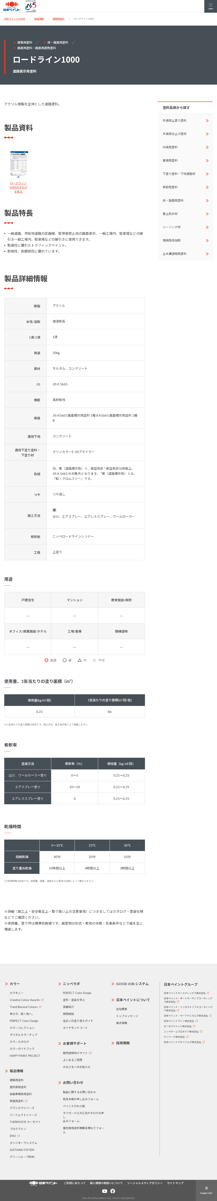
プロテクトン (18, 1129)
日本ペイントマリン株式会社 (179, 1021)
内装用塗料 (170, 147)
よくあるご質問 (72, 1060)
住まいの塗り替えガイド (78, 1021)
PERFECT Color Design (24, 1021)
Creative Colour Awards (25, 1000)
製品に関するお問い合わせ (79, 1092)
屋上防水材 (170, 213)
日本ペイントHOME (14, 18)
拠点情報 (121, 1023)
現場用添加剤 (172, 240)
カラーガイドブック (22, 1048)
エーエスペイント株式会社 (178, 1026)
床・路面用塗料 (57, 42)
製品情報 (39, 18)
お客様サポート (75, 1043)
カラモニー (17, 993)
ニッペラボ (71, 984)
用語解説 (68, 1014)
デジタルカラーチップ (23, 1034)
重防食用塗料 (18, 1087)
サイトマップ (175, 1183)
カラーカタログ (19, 1041)
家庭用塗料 (17, 1101)
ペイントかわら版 (74, 1106)
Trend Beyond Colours (24, 1007)
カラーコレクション (22, 1027)
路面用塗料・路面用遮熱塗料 (36, 48)
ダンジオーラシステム (23, 1143)
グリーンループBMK (22, 1156)
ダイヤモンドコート (75, 1027)
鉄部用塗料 (170, 187)
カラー (15, 984)
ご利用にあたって (75, 1183)
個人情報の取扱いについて (106, 1183)
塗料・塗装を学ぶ (74, 1000)
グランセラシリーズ (22, 1108)
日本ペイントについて (133, 1000)
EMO (13, 1136)
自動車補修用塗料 (21, 1094)
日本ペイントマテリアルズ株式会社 (182, 1042)
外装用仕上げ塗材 (174, 134)
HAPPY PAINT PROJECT (25, 1055)
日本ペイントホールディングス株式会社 (185, 993)
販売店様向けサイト (75, 1053)
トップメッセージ (127, 1016)
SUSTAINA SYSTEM (22, 1150)
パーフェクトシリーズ (23, 1115)
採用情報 (123, 1043)
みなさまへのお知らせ (76, 1067)
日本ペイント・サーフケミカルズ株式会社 (186, 1015)
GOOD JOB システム (132, 984)
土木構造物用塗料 (174, 253)
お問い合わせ (73, 1082)
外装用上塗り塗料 (174, 120)
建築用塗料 (58, 18)
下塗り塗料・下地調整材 (179, 174)
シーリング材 (172, 227)
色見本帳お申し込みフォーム (81, 1099)
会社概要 (121, 1009)
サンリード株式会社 (174, 1036)
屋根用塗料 (170, 160)
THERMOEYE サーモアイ (25, 1122)
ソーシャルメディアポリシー (145, 1183)
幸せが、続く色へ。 (22, 1014)
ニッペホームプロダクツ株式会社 (181, 1031)
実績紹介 (68, 1007)
